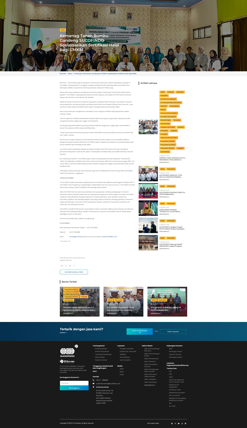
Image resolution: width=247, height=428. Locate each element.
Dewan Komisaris (101, 360)
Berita (122, 372)
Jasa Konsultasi (125, 360)
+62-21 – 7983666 (102, 380)
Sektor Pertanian (150, 361)
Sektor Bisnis (147, 346)
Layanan (121, 346)
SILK (170, 403)
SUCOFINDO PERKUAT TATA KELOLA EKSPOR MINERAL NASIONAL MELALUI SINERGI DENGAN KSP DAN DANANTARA (172, 178)
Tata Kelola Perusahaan (103, 354)
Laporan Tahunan (175, 354)
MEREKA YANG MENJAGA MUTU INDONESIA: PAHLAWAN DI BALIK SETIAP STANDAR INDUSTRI (172, 161)
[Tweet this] (66, 265)
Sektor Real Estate (150, 382)
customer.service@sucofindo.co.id (108, 384)
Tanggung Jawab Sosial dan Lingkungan (103, 367)
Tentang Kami (99, 346)
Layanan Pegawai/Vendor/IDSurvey (178, 364)
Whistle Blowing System (177, 393)
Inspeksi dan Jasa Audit (128, 351)
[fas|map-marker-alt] (94, 387)
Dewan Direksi (100, 357)
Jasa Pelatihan (125, 357)
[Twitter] (175, 423)
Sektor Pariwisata (150, 379)
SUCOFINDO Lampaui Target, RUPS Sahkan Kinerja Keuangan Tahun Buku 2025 (171, 229)
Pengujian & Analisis (126, 349)
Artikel (122, 369)
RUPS (170, 349)
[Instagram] (182, 423)
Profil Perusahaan (101, 349)
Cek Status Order (175, 390)
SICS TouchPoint (174, 395)
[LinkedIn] (185, 423)
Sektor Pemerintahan (151, 359)
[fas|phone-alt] (94, 380)
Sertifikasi (123, 354)
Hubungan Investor (175, 346)
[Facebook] (172, 423)
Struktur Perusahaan (102, 351)
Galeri (122, 375)
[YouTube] (178, 423)
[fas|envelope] (94, 383)
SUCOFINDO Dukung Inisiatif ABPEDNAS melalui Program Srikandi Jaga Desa (170, 246)
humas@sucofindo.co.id (77, 237)
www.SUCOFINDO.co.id (109, 237)
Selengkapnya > (149, 385)
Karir (95, 371)
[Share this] (62, 265)
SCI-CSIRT (172, 406)
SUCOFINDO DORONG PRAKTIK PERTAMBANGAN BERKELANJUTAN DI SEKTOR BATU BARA (172, 195)
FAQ (170, 371)
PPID (170, 374)
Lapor (171, 377)
